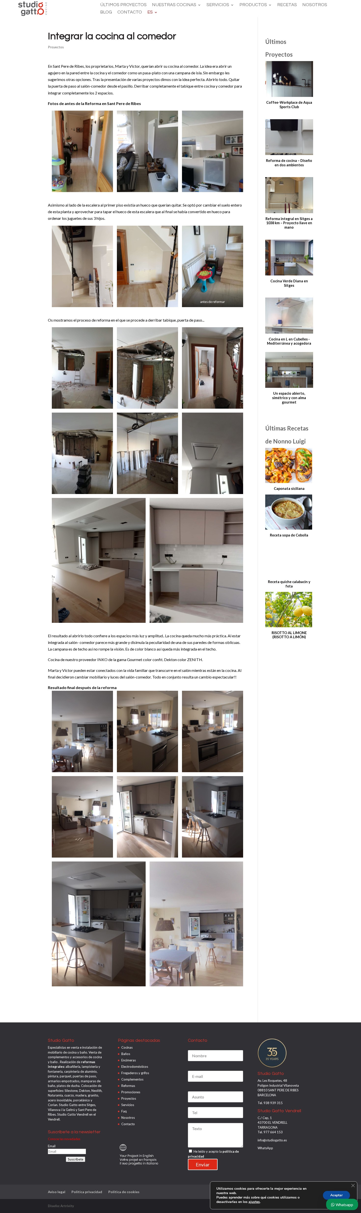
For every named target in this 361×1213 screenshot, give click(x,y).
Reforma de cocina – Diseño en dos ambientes (289, 162)
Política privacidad (86, 1192)
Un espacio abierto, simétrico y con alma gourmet (289, 397)
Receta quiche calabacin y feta (289, 584)
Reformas (128, 1086)
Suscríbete (75, 1159)
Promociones (130, 1092)
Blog (106, 12)
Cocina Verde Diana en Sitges (289, 283)
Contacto (129, 12)
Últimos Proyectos (123, 5)
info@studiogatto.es (272, 1140)
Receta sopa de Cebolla (289, 535)
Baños (125, 1054)
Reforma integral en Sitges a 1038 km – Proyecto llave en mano (289, 223)
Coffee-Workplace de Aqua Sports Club (289, 104)
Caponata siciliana (289, 488)
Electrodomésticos (134, 1067)
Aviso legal (56, 1192)
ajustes (254, 1202)
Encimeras (128, 1060)
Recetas (287, 5)
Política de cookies (123, 1192)
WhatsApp (265, 1148)
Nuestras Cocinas (174, 5)
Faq (124, 1111)
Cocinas (127, 1047)
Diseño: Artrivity (61, 1206)
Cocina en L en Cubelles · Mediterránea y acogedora (289, 341)
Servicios (218, 5)
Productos (253, 5)
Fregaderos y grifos (135, 1073)
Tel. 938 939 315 (270, 1103)
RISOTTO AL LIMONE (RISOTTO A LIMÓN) (289, 635)
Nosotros (314, 5)
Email (52, 1146)
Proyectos (56, 47)
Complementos (132, 1079)
